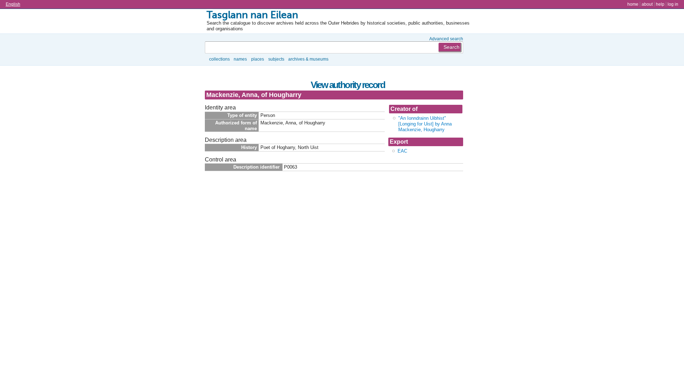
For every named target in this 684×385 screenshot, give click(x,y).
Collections (219, 59)
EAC (402, 151)
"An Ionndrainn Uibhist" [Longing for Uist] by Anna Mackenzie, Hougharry (425, 123)
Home (632, 4)
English (13, 4)
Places (257, 59)
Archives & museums (308, 59)
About (647, 4)
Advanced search (446, 38)
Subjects (276, 59)
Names (240, 59)
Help (660, 4)
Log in (673, 4)
